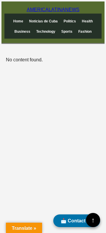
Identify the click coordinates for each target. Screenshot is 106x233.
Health (87, 21)
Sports (66, 31)
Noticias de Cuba (43, 21)
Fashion (85, 31)
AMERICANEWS (53, 9)
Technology (45, 31)
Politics (70, 21)
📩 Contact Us (77, 220)
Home (18, 21)
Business (22, 31)
